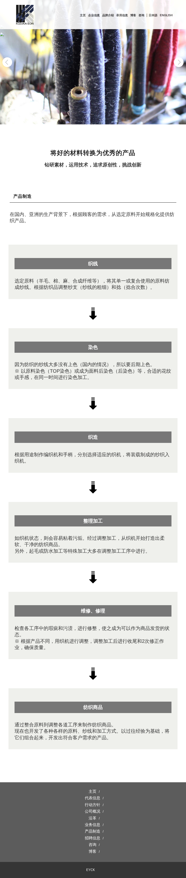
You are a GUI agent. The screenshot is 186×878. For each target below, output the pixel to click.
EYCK (90, 870)
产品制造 (92, 831)
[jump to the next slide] (179, 62)
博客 (92, 851)
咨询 (92, 845)
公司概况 (92, 811)
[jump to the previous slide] (7, 62)
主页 (92, 791)
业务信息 (92, 825)
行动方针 (92, 805)
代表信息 (92, 798)
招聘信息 (92, 838)
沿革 (92, 818)
